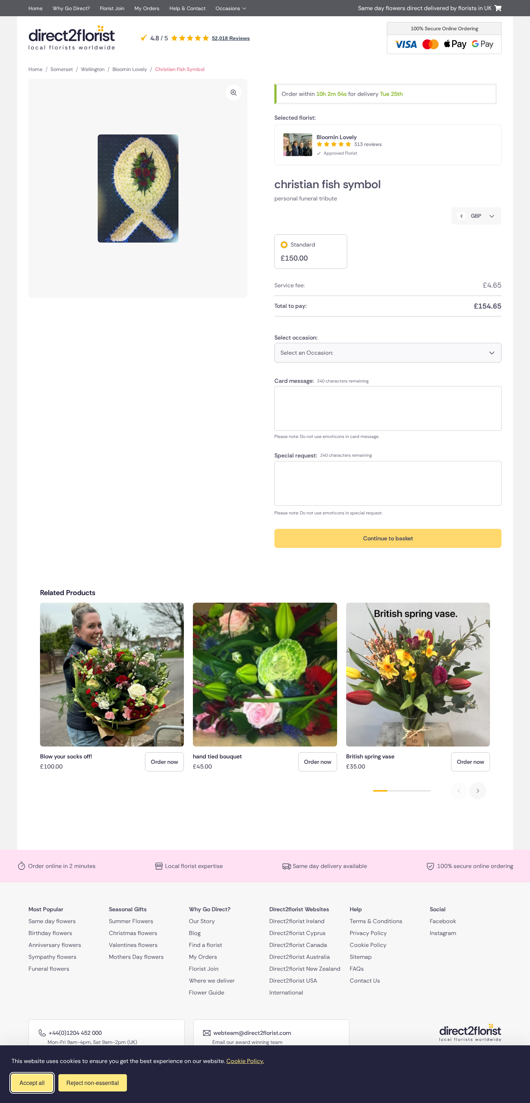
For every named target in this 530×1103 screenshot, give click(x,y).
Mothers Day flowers (136, 957)
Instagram (443, 933)
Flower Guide (206, 992)
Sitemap (361, 957)
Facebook (443, 921)
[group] (112, 687)
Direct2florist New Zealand (304, 969)
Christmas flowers (133, 933)
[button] (477, 790)
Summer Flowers (131, 921)
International (286, 992)
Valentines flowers (133, 945)
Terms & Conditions (376, 921)
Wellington (93, 69)
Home (35, 8)
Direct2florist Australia (299, 957)
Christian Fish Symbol (179, 69)
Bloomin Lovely (129, 69)
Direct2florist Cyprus (297, 933)
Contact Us (365, 980)
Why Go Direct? (71, 8)
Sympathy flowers (52, 957)
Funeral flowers (48, 969)
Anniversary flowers (54, 945)
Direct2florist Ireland (296, 921)
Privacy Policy (368, 933)
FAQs (357, 969)
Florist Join (112, 8)
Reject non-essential (92, 1082)
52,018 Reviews (231, 38)
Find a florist (205, 945)
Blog (194, 933)
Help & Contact (187, 8)
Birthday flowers (50, 933)
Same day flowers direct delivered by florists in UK (426, 8)
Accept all (32, 1082)
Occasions (228, 8)
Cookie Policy (368, 945)
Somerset (61, 69)
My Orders (146, 8)
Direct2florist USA (293, 980)
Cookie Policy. (245, 1061)
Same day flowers (52, 921)
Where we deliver (212, 980)
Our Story (202, 921)
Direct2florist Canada (298, 945)
